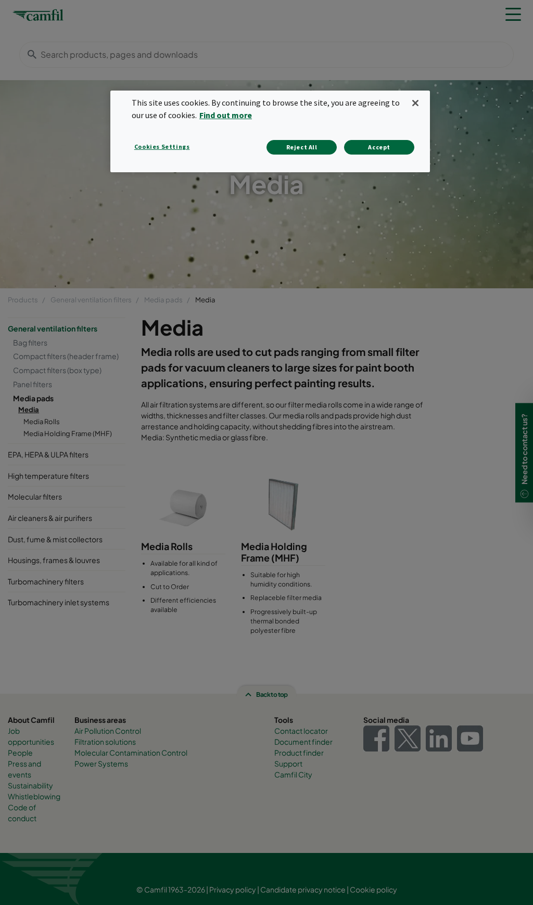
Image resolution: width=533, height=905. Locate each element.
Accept (379, 147)
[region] (270, 131)
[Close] (415, 103)
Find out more (225, 115)
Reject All (302, 147)
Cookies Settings (162, 146)
